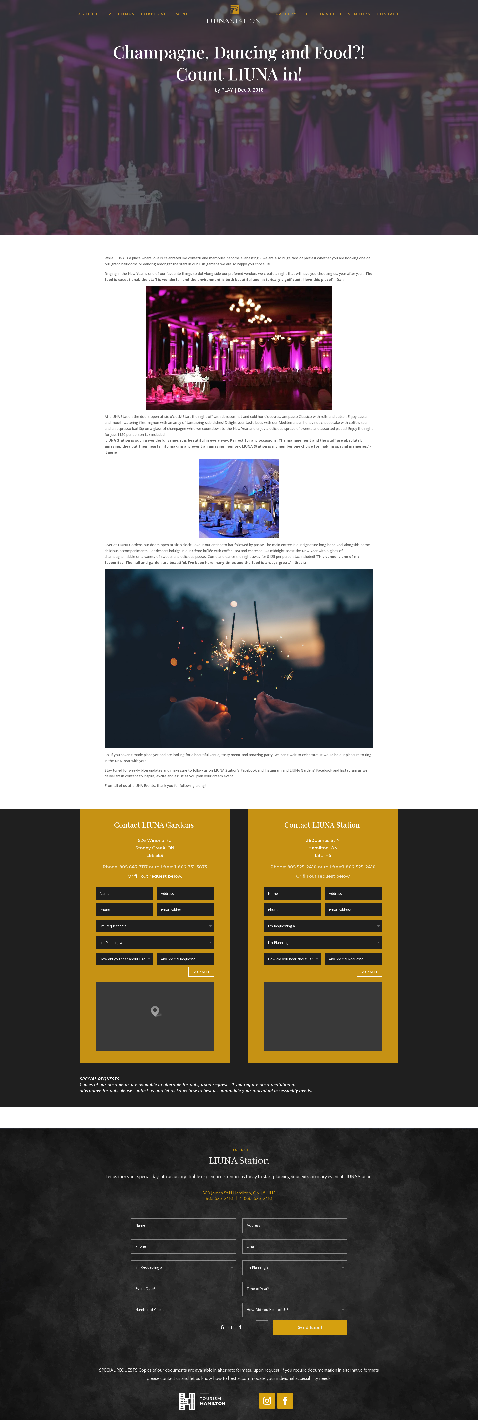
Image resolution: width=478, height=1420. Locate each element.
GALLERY (286, 14)
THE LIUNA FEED (322, 14)
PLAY (227, 90)
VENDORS (359, 14)
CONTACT (388, 14)
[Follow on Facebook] (285, 1401)
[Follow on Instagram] (267, 1401)
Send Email (310, 1327)
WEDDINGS (121, 14)
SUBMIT (201, 971)
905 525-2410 (302, 866)
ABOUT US (90, 14)
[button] (156, 1011)
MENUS (183, 14)
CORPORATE (155, 14)
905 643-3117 (134, 866)
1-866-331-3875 (190, 866)
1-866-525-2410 (359, 866)
